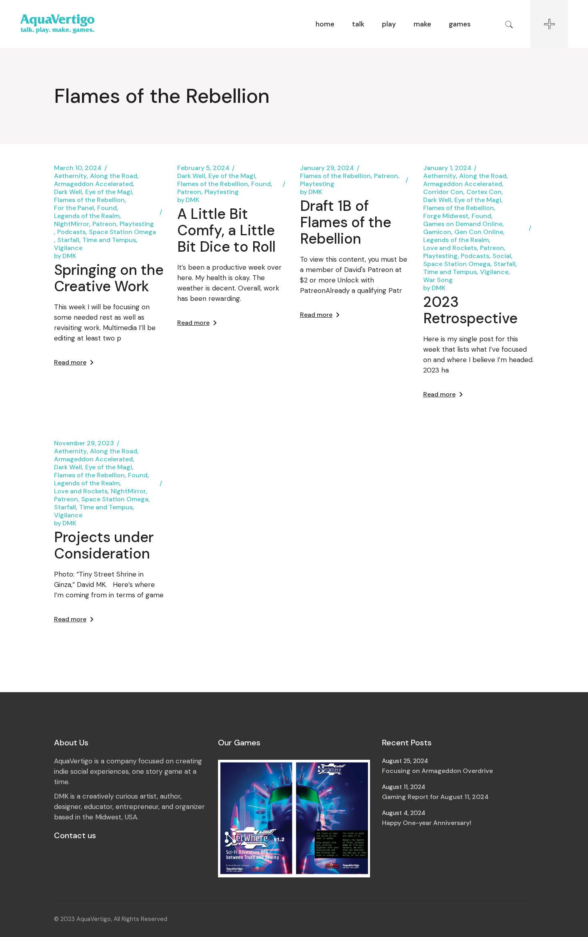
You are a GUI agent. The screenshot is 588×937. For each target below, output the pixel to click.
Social (501, 256)
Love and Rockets (450, 248)
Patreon (104, 224)
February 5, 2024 (203, 168)
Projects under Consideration (104, 545)
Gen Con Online (478, 232)
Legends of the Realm (87, 216)
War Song (438, 280)
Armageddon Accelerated (93, 184)
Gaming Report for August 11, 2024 (435, 797)
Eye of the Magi (108, 192)
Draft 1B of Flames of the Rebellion (345, 222)
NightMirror (71, 224)
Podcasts (71, 232)
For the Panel (74, 208)
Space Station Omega (122, 232)
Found (107, 208)
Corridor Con (443, 192)
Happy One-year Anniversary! (426, 823)
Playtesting (137, 224)
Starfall (68, 240)
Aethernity (70, 176)
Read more (70, 362)
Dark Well (68, 192)
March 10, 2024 (78, 168)
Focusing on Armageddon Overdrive (437, 771)
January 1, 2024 (447, 168)
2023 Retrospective (470, 310)
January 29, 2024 (327, 168)
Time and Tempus (109, 240)
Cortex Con (484, 192)
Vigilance (68, 248)
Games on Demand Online (462, 224)
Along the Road (113, 176)
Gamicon (437, 232)
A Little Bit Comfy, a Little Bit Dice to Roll (226, 230)
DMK (65, 256)
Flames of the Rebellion (89, 200)
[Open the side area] (549, 24)
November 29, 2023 (84, 443)
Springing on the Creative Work (109, 278)
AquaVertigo (93, 919)
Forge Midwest (445, 216)
